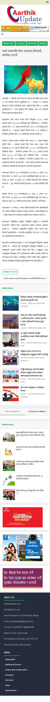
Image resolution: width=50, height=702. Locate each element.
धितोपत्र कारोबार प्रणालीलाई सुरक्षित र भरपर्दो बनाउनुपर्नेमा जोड (34, 298)
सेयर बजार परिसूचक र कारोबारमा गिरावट (32, 389)
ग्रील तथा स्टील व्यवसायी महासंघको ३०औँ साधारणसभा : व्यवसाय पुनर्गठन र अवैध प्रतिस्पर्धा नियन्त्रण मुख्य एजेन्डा (34, 320)
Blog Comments (13, 411)
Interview (9, 680)
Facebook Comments (38, 411)
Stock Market (10, 690)
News (7, 685)
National (43, 43)
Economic (21, 43)
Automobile (10, 659)
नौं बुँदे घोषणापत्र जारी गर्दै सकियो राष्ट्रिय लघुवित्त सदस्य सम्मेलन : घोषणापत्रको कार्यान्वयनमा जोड (32, 372)
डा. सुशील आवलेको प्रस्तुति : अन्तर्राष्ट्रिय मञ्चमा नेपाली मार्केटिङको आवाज (34, 336)
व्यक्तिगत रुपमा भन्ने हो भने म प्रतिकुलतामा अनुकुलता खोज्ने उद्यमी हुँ (34, 353)
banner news (8, 43)
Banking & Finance (13, 665)
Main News (32, 43)
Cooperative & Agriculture (16, 670)
